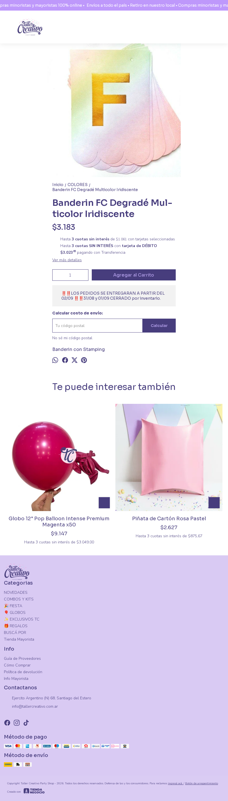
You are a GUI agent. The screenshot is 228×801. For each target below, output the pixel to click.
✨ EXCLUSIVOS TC (21, 619)
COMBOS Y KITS (19, 599)
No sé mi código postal (72, 338)
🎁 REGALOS (16, 626)
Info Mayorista (16, 678)
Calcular (159, 325)
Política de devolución (23, 672)
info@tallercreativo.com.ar (35, 706)
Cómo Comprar (17, 665)
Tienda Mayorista (19, 639)
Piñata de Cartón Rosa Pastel (169, 519)
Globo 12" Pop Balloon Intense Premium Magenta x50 (59, 522)
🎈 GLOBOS (15, 612)
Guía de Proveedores (22, 658)
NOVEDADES (16, 592)
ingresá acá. (176, 783)
